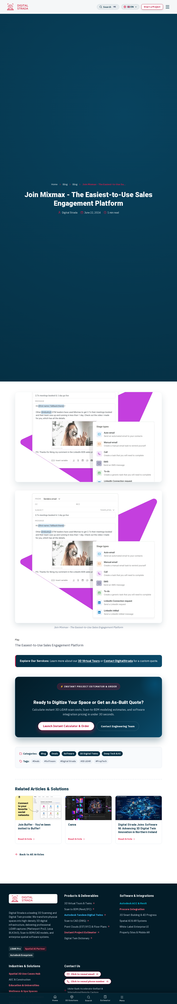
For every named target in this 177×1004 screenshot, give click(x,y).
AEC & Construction (20, 979)
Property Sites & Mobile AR (135, 932)
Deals (55, 753)
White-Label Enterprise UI (134, 926)
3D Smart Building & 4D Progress (138, 915)
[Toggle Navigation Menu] (167, 7)
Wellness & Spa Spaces (23, 991)
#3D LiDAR (86, 761)
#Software (49, 761)
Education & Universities (24, 985)
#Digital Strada (68, 761)
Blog (65, 184)
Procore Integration (132, 909)
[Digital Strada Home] (19, 7)
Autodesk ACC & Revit (133, 903)
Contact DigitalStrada (118, 661)
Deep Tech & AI (112, 753)
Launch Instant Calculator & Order (66, 726)
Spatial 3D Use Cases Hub (24, 973)
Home (54, 184)
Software (69, 753)
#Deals (35, 761)
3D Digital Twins (89, 753)
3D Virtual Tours (89, 661)
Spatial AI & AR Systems (133, 920)
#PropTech (101, 761)
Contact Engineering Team (118, 726)
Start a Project (152, 6)
